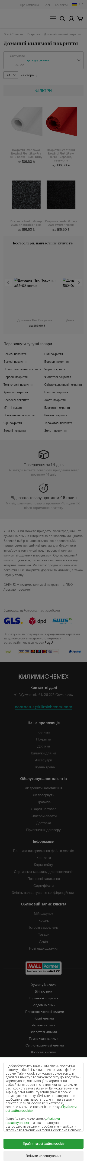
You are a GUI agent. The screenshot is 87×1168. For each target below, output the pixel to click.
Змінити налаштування (43, 1156)
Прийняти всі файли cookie (43, 1143)
